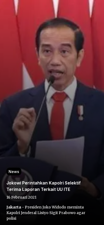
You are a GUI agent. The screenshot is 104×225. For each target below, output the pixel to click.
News (14, 171)
